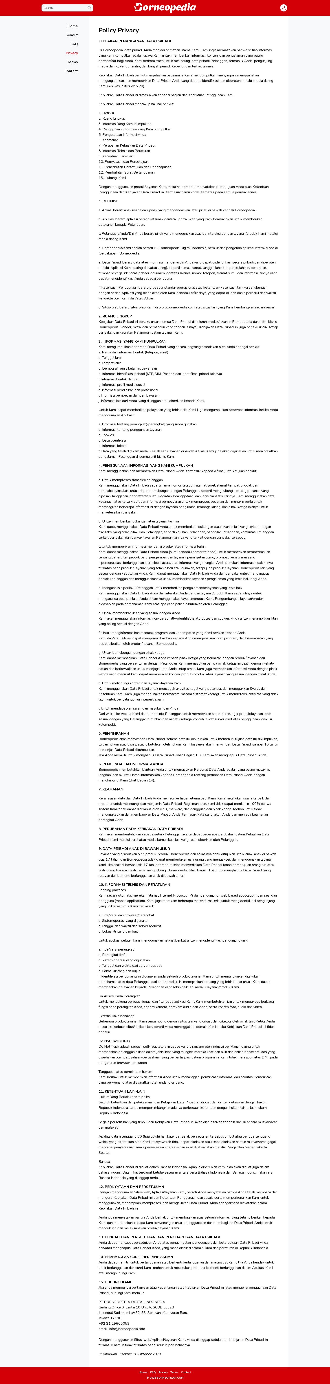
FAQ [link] (153, 1372)
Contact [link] (186, 1372)
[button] (283, 7)
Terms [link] (174, 1372)
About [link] (143, 1372)
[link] (61, 26)
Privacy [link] (163, 1372)
